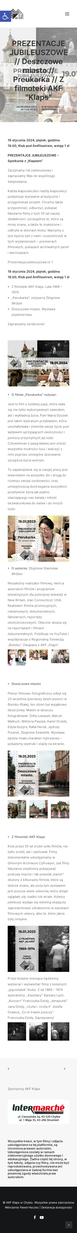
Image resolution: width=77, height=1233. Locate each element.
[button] (67, 14)
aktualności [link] (29, 109)
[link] (5, 16)
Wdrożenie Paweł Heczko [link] (22, 1207)
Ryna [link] (53, 109)
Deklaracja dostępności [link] (56, 1207)
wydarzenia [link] (52, 106)
